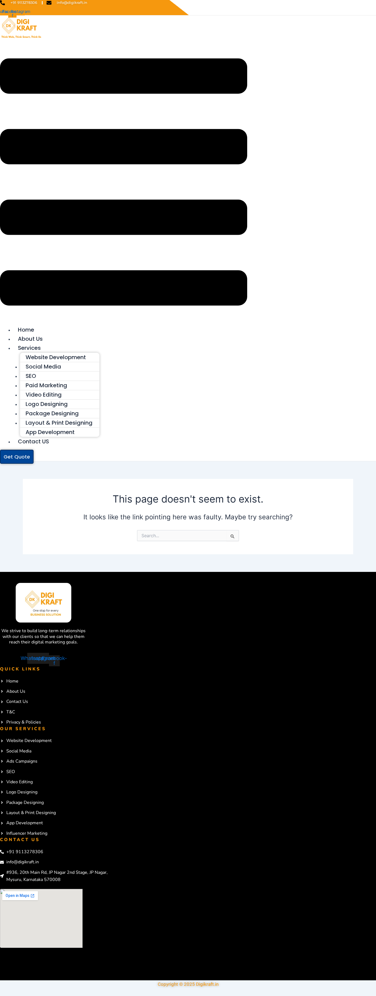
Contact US (33, 441)
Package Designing (52, 413)
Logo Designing (47, 404)
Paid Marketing (46, 385)
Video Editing (44, 395)
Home (26, 330)
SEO (31, 376)
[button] (123, 183)
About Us (30, 339)
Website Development (56, 357)
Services (29, 348)
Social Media (43, 366)
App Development (50, 432)
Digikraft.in (207, 984)
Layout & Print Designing (59, 423)
